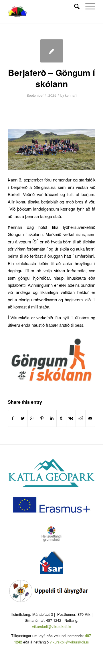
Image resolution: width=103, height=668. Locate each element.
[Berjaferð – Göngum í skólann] (51, 50)
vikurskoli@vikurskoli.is (51, 626)
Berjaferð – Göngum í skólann (51, 78)
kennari (71, 95)
